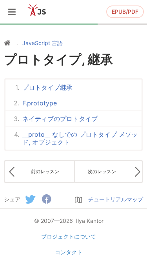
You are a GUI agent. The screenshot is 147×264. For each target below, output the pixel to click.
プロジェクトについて (68, 236)
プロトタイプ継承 (47, 87)
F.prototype (39, 103)
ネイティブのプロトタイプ (60, 119)
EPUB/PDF (125, 11)
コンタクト (68, 252)
